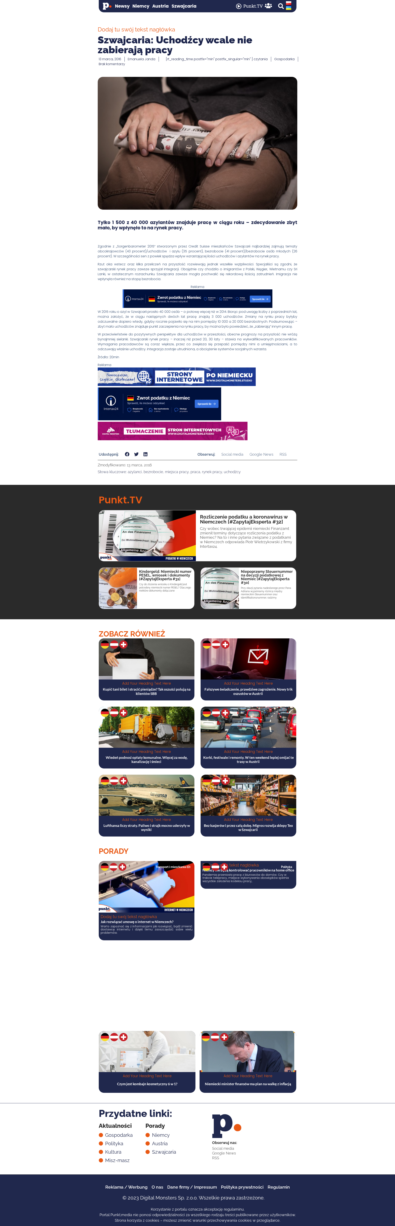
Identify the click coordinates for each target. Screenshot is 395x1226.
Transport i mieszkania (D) (173, 867)
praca (195, 472)
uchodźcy (232, 472)
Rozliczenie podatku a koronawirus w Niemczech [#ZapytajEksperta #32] (244, 519)
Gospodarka (284, 59)
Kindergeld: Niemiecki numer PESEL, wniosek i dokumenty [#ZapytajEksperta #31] (165, 575)
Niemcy (140, 6)
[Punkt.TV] (239, 6)
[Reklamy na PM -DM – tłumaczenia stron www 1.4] (172, 439)
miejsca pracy (177, 472)
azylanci (135, 472)
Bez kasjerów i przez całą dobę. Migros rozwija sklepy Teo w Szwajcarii (248, 827)
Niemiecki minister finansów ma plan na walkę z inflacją (248, 1084)
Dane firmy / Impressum (192, 1187)
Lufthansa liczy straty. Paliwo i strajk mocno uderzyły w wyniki (146, 827)
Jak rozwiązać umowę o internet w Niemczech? (137, 922)
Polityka (286, 867)
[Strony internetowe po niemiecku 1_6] (177, 384)
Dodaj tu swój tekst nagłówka (129, 916)
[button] (281, 6)
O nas (157, 1187)
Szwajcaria (184, 6)
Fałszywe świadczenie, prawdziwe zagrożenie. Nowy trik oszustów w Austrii (248, 691)
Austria (160, 6)
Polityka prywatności (242, 1187)
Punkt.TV (253, 6)
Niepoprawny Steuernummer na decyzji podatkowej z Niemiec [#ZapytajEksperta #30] (267, 577)
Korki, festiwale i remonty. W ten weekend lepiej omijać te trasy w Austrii (248, 759)
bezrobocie (153, 472)
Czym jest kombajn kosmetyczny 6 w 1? (147, 1084)
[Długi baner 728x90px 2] (197, 306)
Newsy (122, 6)
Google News (261, 454)
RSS (283, 454)
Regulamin (279, 1187)
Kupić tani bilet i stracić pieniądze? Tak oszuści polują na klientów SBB (147, 691)
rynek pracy (212, 472)
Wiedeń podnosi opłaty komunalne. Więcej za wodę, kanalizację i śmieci (147, 759)
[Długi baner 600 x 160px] (159, 419)
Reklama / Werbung (126, 1187)
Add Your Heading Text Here (146, 683)
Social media (232, 454)
